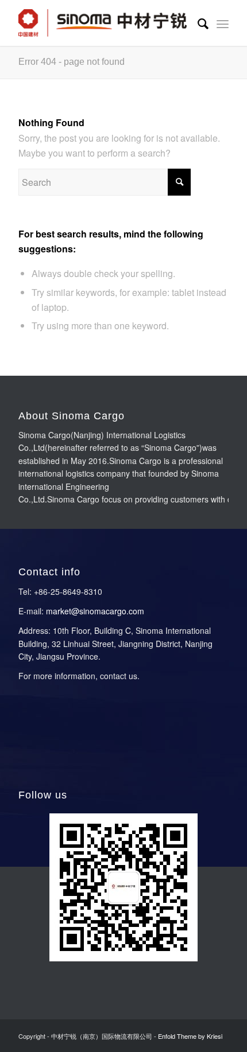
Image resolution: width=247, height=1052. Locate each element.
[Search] (197, 23)
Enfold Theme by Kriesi (190, 1036)
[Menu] (223, 23)
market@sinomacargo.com (95, 611)
